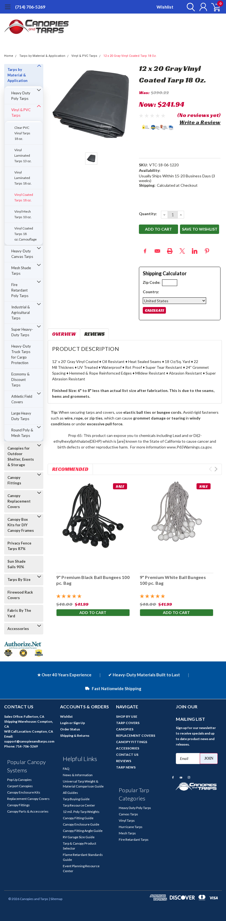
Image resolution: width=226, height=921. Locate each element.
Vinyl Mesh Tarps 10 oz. (23, 214)
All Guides (70, 793)
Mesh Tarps (127, 833)
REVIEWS (123, 761)
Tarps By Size (19, 579)
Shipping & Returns (74, 735)
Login (64, 723)
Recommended (70, 469)
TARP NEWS (126, 767)
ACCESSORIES (127, 748)
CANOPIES (124, 729)
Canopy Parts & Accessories (28, 811)
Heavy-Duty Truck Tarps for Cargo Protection (21, 354)
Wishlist (165, 6)
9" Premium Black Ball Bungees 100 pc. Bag (92, 580)
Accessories (18, 628)
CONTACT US (127, 754)
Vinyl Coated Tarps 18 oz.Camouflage (25, 233)
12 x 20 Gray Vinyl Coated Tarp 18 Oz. (130, 56)
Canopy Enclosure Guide (81, 824)
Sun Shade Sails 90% (16, 564)
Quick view (93, 524)
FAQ (66, 769)
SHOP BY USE (126, 716)
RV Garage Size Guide (79, 837)
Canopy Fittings (14, 480)
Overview (64, 334)
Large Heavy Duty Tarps (21, 416)
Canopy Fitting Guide (78, 818)
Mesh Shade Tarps (21, 271)
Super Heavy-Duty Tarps (22, 332)
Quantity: (148, 213)
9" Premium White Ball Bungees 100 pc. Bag (173, 580)
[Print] (170, 251)
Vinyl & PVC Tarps (84, 56)
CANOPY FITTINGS (131, 742)
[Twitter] (182, 251)
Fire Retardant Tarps (134, 839)
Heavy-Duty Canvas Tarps (22, 254)
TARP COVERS (127, 723)
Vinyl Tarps (127, 820)
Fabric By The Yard (19, 613)
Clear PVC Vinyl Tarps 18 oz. (22, 133)
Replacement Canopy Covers (28, 799)
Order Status (70, 729)
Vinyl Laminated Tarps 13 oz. (23, 155)
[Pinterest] (207, 251)
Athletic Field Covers (21, 399)
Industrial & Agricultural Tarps (20, 312)
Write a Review (199, 122)
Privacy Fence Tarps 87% (19, 546)
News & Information (78, 775)
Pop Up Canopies (19, 780)
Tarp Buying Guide (76, 799)
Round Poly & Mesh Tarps (22, 433)
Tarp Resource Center (79, 805)
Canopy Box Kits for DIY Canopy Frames (20, 525)
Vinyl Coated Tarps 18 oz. (23, 197)
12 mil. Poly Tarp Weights (81, 812)
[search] (189, 7)
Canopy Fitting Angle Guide (83, 831)
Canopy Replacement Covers (19, 501)
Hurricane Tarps (130, 827)
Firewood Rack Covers (20, 595)
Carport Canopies (20, 786)
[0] (213, 7)
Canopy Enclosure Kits (23, 792)
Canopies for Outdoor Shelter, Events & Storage (20, 456)
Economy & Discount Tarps (20, 379)
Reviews (94, 334)
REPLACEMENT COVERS (135, 735)
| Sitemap (55, 899)
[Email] (157, 251)
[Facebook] (145, 251)
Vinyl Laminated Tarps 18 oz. (23, 177)
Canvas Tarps (128, 814)
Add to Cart (92, 612)
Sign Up (79, 723)
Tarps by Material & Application (42, 56)
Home (8, 56)
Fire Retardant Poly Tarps (19, 290)
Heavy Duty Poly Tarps (20, 96)
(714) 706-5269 (30, 6)
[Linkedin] (194, 251)
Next (216, 469)
